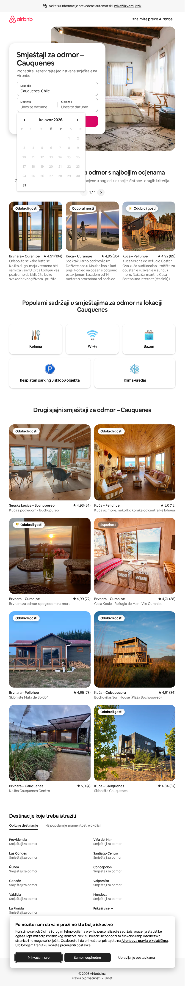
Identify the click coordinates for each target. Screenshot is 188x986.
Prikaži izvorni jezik (127, 6)
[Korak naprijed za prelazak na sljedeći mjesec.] (77, 120)
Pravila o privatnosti (86, 978)
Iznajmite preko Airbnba (152, 19)
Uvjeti (109, 978)
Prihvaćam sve (38, 958)
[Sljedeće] (101, 192)
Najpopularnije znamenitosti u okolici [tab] (72, 825)
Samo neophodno (87, 958)
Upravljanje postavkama (136, 958)
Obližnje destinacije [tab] (23, 825)
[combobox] (57, 91)
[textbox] (37, 107)
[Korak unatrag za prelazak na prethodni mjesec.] (24, 120)
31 (24, 185)
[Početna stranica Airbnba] (21, 19)
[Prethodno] (84, 192)
